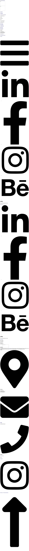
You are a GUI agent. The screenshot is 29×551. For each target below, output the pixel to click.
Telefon (1, 343)
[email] (14, 421)
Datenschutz (1, 347)
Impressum (1, 492)
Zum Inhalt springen (2, 0)
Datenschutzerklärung (5, 492)
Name (1, 342)
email (1, 422)
